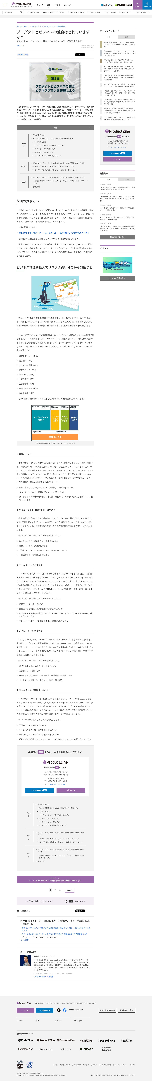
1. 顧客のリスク (41, 142)
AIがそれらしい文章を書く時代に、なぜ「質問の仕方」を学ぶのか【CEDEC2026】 (117, 218)
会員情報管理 (76, 1065)
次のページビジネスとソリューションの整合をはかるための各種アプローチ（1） (55, 879)
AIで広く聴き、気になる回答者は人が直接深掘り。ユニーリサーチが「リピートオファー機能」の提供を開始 (119, 77)
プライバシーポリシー (120, 1065)
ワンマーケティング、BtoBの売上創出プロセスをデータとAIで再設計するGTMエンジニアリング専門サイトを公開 (119, 102)
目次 (55, 127)
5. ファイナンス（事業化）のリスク (48, 155)
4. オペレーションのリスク (45, 152)
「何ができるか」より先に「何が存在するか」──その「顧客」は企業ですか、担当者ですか (118, 61)
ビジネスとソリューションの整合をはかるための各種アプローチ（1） (59, 163)
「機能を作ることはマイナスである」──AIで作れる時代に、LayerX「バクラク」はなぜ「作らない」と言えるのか (119, 53)
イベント (57, 5)
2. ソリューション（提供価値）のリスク (50, 145)
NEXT (69, 890)
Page (23, 166)
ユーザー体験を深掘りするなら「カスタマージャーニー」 (56, 170)
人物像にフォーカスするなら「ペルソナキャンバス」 (55, 166)
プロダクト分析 (110, 12)
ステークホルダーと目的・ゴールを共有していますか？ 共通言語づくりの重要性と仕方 (54, 934)
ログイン (72, 790)
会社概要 (94, 1065)
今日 (108, 37)
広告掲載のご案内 (126, 1010)
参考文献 (36, 186)
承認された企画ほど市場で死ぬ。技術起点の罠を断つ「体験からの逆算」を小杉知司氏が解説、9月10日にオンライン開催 (119, 68)
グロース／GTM (94, 12)
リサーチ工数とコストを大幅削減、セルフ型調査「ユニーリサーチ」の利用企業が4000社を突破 (119, 85)
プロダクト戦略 (33, 12)
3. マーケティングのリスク (45, 148)
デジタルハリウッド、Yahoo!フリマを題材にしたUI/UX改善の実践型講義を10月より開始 (119, 118)
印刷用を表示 (25, 911)
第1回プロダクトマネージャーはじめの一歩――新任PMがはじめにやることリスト (54, 233)
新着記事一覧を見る (117, 237)
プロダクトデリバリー (76, 12)
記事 (48, 5)
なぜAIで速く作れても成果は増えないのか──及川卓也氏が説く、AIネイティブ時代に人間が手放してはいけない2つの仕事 (119, 110)
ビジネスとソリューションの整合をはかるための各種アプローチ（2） (59, 177)
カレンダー (68, 5)
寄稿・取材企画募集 (107, 1010)
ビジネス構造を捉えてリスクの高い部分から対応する (53, 138)
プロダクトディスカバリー (53, 12)
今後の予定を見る (118, 278)
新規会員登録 (40, 790)
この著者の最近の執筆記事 (44, 976)
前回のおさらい (39, 135)
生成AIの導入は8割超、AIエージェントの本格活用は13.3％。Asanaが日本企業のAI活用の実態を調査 (119, 44)
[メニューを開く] (5, 5)
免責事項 (86, 1065)
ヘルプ (55, 1065)
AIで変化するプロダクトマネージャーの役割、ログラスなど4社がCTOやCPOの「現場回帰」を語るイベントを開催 (119, 93)
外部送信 (132, 1065)
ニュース (40, 5)
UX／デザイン (125, 12)
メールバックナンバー (56, 784)
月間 (126, 37)
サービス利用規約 (105, 1065)
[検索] (21, 12)
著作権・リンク (65, 1065)
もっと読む (24, 940)
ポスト (80, 54)
